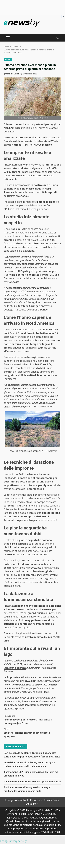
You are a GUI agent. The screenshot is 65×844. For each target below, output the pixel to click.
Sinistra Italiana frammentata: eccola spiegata (27, 732)
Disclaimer (32, 803)
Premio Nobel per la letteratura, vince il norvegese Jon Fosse (28, 719)
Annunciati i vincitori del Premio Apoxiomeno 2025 (32, 781)
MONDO (8, 59)
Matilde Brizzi (12, 73)
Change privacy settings (13, 841)
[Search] (57, 38)
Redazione (36, 800)
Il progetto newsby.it (16, 800)
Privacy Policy (51, 800)
